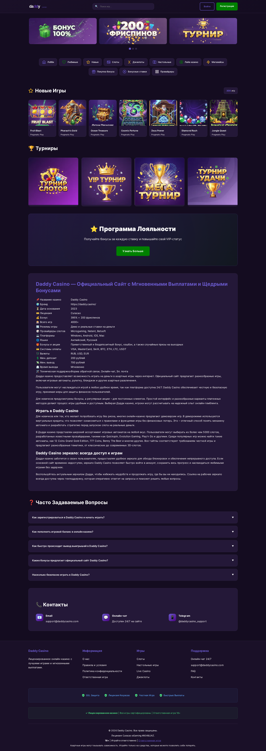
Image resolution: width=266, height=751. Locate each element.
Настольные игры (148, 665)
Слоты (141, 658)
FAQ (193, 671)
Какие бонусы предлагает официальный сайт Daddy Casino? (70, 560)
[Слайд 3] (136, 49)
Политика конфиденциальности (102, 671)
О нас (86, 658)
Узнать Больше (133, 251)
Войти (207, 6)
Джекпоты (143, 677)
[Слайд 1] (130, 49)
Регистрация (227, 6)
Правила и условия (95, 665)
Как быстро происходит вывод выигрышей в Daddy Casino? (70, 545)
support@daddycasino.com (62, 621)
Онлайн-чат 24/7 (201, 658)
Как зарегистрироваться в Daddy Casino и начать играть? (68, 517)
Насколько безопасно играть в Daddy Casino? (61, 574)
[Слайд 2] (133, 49)
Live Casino (144, 671)
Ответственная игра (95, 677)
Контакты (197, 677)
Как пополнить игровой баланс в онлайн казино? (62, 531)
